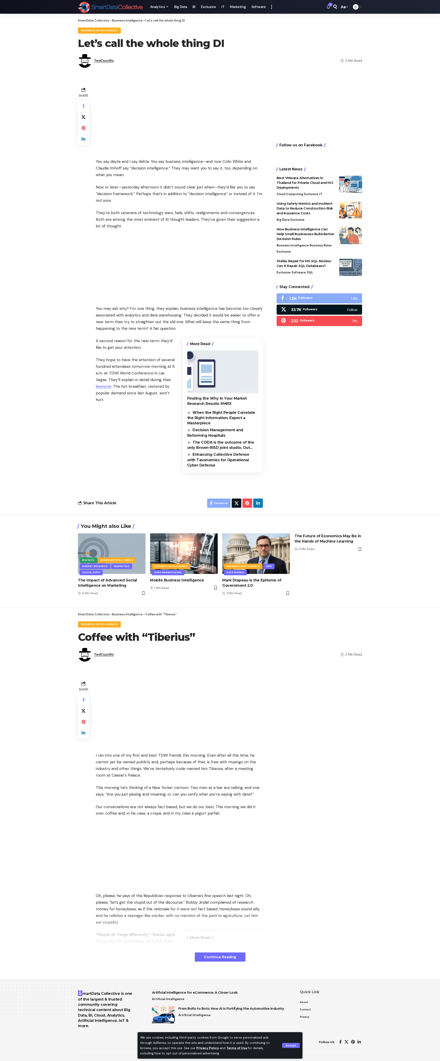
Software (299, 272)
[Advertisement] (179, 118)
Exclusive (311, 194)
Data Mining (235, 572)
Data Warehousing (168, 572)
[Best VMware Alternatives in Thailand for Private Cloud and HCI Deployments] (350, 184)
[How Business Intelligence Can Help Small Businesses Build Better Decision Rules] (350, 235)
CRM (269, 566)
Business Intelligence (99, 30)
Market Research (95, 566)
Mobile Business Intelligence (177, 580)
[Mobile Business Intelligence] (184, 553)
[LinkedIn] (359, 1042)
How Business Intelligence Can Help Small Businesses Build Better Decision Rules (305, 234)
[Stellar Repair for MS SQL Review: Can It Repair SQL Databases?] (350, 267)
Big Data (283, 220)
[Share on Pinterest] (83, 128)
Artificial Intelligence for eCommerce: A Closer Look (195, 992)
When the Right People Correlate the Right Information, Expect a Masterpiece (221, 417)
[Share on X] (83, 117)
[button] (291, 1045)
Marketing (121, 566)
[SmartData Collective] (110, 7)
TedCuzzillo (104, 60)
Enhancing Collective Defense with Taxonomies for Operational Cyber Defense (218, 459)
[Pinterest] (319, 321)
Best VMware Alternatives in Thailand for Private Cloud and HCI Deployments (305, 183)
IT (320, 194)
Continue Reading (220, 957)
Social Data (91, 572)
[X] (319, 310)
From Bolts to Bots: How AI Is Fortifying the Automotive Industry (231, 1008)
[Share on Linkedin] (83, 139)
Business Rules (321, 245)
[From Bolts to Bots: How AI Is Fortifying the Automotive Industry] (163, 1014)
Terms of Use (236, 1048)
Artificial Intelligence (168, 999)
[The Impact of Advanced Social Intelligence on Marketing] (112, 553)
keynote (103, 386)
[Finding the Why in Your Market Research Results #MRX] (222, 371)
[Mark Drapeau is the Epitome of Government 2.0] (256, 553)
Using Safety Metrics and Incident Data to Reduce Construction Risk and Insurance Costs (305, 208)
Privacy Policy (207, 1048)
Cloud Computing (290, 194)
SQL (310, 272)
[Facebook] (319, 298)
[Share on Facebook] (83, 106)
